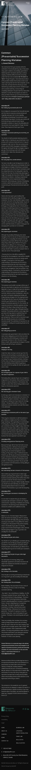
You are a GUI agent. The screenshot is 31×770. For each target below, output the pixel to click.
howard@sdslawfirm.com (8, 653)
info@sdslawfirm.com (8, 752)
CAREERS (3, 734)
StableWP (14, 766)
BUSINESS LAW (20, 727)
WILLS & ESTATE (20, 743)
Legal (2, 723)
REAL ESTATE (19, 739)
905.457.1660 (6, 748)
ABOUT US (4, 731)
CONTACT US (4, 741)
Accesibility (4, 719)
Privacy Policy (5, 716)
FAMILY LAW (19, 736)
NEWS (3, 737)
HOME (3, 727)
